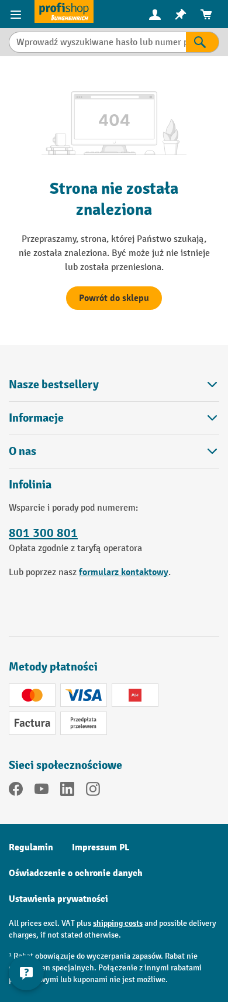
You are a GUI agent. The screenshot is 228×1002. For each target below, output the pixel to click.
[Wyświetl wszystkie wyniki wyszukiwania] (64, 11)
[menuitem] (155, 14)
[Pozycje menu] (17, 14)
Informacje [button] (36, 418)
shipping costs (118, 923)
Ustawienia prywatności (58, 899)
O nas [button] (22, 451)
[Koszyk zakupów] (206, 14)
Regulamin (31, 847)
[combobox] (97, 42)
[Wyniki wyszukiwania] (202, 42)
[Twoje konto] (155, 14)
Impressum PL (100, 847)
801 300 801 (43, 533)
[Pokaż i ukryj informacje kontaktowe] (26, 972)
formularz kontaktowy (123, 572)
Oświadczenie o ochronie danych (76, 873)
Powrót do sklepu (114, 298)
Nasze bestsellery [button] (54, 384)
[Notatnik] (181, 14)
